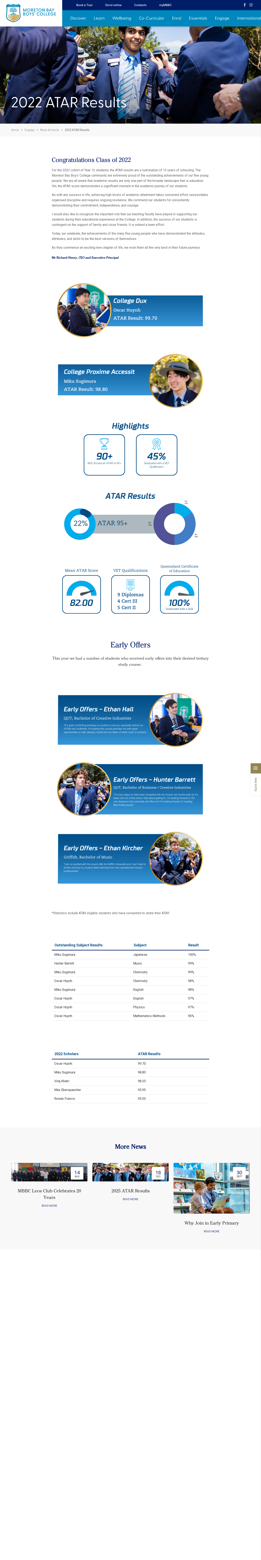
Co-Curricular (151, 18)
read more (49, 1205)
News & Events (49, 130)
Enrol (176, 18)
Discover (78, 18)
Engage (222, 18)
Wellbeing (121, 18)
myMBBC (165, 5)
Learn (99, 18)
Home (15, 130)
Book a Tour (84, 5)
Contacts (140, 5)
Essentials (198, 18)
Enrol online (113, 5)
